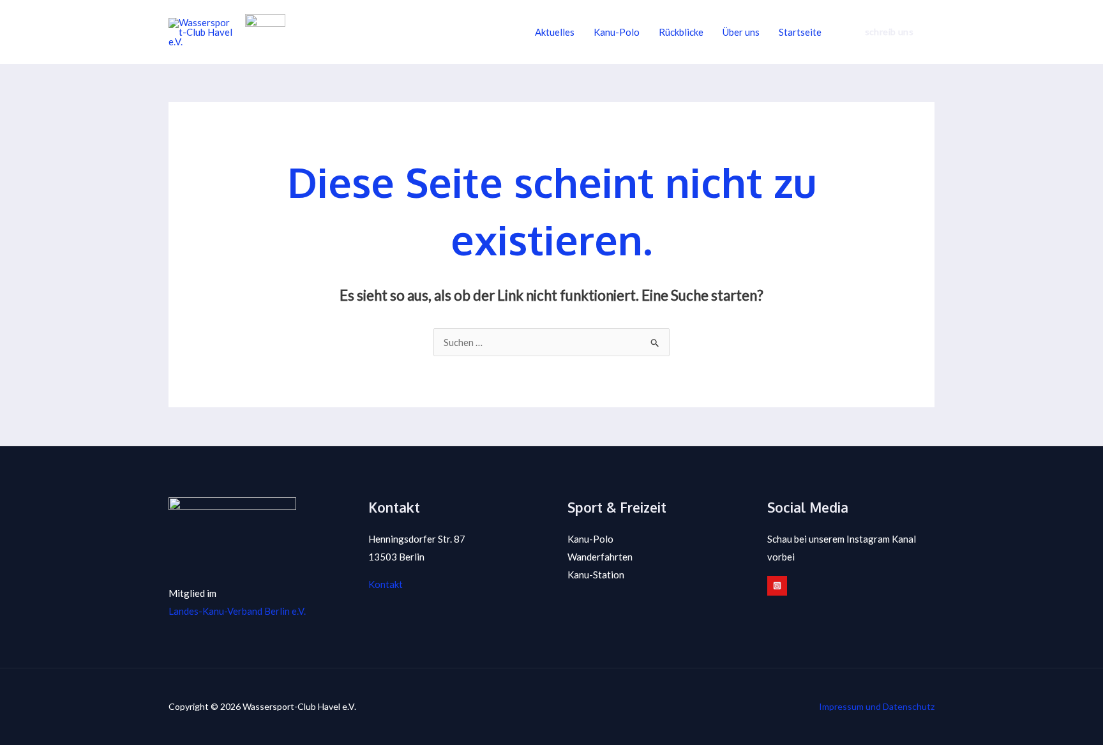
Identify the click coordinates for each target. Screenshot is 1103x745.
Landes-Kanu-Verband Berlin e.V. (237, 611)
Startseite (800, 32)
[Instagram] (777, 586)
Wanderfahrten (600, 556)
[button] (889, 32)
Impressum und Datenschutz (876, 706)
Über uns (741, 32)
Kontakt (385, 584)
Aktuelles (554, 32)
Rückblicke (681, 32)
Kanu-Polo (617, 32)
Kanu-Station (595, 574)
